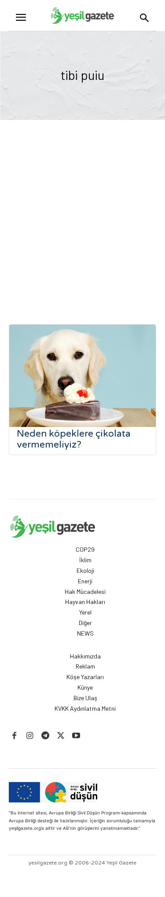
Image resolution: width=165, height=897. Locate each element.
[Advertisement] (82, 206)
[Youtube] (76, 736)
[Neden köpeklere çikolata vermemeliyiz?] (82, 376)
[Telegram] (45, 736)
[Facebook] (14, 736)
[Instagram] (29, 736)
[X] (60, 736)
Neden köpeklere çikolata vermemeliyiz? (74, 439)
